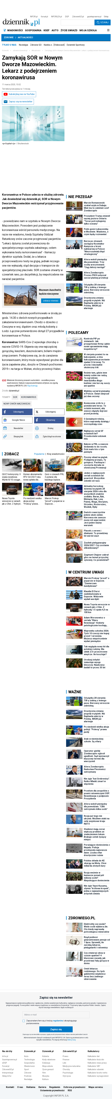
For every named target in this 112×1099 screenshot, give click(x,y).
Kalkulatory (93, 1051)
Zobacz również (50, 300)
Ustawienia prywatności (52, 1090)
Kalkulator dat (94, 1056)
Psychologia (68, 1073)
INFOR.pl (34, 16)
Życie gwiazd (48, 1069)
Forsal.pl (5, 1066)
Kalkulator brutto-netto (97, 1073)
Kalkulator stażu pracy (97, 1063)
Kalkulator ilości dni (96, 1059)
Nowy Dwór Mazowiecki (16, 403)
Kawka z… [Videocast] (54, 45)
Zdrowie (9, 37)
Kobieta (45, 1056)
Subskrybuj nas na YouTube (22, 94)
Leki (64, 1063)
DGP (67, 16)
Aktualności (25, 37)
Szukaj (104, 22)
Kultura (45, 1079)
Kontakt (10, 1087)
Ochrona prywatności (74, 1087)
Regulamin (54, 1087)
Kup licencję (32, 386)
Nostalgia (23, 45)
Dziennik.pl (29, 1051)
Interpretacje (7, 1073)
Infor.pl (5, 1056)
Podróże (27, 1076)
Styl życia (67, 1076)
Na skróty (7, 1051)
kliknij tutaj (72, 1040)
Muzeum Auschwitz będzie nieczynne (50, 291)
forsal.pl (44, 16)
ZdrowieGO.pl (78, 16)
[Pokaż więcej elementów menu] (108, 30)
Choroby (66, 1069)
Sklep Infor (6, 1076)
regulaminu (58, 1021)
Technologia (29, 1059)
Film (44, 1073)
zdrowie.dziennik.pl (20, 50)
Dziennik (5, 50)
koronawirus (28, 397)
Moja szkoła (47, 1066)
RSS (70, 1090)
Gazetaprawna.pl (9, 1059)
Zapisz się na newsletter (20, 101)
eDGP (4, 1063)
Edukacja (46, 1063)
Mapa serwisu (96, 1087)
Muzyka (45, 1076)
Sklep (106, 16)
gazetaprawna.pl (94, 16)
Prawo (65, 1056)
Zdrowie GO (36, 45)
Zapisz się (56, 1029)
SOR (15, 397)
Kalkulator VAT (94, 1066)
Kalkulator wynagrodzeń (98, 1076)
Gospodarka (29, 1063)
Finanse (66, 1059)
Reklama (30, 1087)
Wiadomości (29, 1066)
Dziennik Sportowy (76, 45)
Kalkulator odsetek (96, 1069)
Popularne (39, 454)
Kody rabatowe (48, 1059)
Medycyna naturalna (71, 1066)
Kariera (42, 1087)
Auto (26, 1056)
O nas (20, 1087)
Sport (26, 1069)
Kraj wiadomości (55, 454)
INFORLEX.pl (56, 16)
